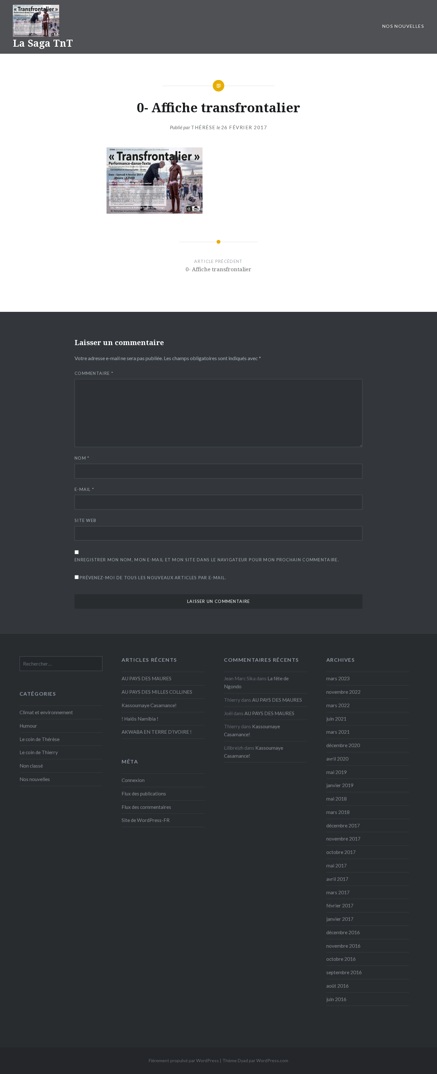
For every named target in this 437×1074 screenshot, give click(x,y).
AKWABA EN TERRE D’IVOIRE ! (157, 732)
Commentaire (94, 373)
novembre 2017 (343, 838)
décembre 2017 (343, 825)
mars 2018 (338, 812)
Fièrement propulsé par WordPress (184, 1060)
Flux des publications (144, 793)
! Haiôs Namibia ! (140, 719)
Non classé (31, 766)
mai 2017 (336, 865)
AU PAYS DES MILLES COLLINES (157, 692)
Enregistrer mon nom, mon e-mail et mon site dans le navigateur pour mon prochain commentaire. (207, 559)
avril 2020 (337, 759)
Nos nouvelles (403, 26)
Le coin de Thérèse (40, 739)
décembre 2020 (343, 745)
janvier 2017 (340, 919)
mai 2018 (336, 799)
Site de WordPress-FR (146, 820)
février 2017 (340, 905)
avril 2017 (337, 879)
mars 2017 (338, 892)
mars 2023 (338, 678)
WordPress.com (272, 1060)
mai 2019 (336, 772)
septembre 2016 (344, 972)
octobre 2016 (341, 959)
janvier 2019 (340, 785)
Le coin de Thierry (39, 752)
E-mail (84, 489)
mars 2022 (338, 705)
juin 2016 (336, 999)
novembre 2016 (343, 946)
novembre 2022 (343, 692)
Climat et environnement (46, 712)
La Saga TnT (43, 43)
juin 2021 (336, 719)
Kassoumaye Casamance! (149, 705)
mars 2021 (338, 732)
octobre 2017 (341, 852)
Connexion (133, 780)
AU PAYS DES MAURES (146, 678)
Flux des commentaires (146, 807)
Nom (82, 458)
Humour (28, 726)
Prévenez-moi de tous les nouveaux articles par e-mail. (153, 577)
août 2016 (337, 986)
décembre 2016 (343, 932)
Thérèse (203, 127)
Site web (85, 520)
